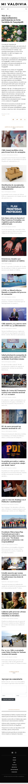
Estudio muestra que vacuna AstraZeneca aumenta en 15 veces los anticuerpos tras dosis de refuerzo (14, 576)
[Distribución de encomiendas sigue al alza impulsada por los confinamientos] (14, 173)
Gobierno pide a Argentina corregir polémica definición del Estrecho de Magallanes (13, 724)
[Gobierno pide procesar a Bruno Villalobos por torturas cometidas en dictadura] (14, 600)
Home (14, 757)
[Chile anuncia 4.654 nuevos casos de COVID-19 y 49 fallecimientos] (14, 314)
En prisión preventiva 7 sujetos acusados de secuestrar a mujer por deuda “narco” (13, 463)
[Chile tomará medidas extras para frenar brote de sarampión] (14, 138)
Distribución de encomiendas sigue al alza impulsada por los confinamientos (13, 187)
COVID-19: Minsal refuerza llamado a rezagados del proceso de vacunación (14, 292)
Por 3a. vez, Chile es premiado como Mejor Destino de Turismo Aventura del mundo (14, 652)
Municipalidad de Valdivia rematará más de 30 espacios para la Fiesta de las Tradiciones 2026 (14, 715)
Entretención (14, 769)
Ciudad (14, 760)
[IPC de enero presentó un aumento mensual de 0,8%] (14, 416)
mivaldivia (9, 263)
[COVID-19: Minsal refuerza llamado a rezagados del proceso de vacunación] (14, 280)
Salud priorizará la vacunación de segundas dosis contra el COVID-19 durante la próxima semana (14, 357)
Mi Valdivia (14, 4)
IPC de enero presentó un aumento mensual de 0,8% (11, 427)
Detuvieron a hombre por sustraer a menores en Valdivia (13, 260)
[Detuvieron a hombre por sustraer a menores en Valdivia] (14, 246)
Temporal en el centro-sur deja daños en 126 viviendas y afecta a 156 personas (13, 728)
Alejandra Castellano (13, 155)
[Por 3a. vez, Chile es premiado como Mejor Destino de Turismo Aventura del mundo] (14, 639)
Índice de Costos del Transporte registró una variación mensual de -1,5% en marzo (14, 392)
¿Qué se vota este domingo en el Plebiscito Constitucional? (14, 501)
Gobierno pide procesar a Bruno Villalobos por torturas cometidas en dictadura (14, 614)
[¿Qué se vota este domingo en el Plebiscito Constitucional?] (14, 488)
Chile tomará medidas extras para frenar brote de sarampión (13, 151)
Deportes (14, 767)
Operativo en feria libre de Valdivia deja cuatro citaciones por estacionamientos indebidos (14, 720)
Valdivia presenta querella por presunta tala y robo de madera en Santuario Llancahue (14, 733)
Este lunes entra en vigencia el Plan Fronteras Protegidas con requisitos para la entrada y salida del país (13, 221)
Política (14, 764)
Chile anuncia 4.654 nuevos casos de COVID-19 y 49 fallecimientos (14, 324)
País (4, 115)
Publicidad (14, 772)
